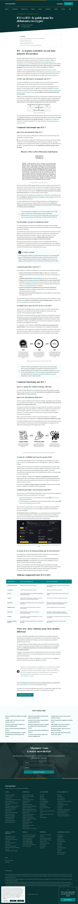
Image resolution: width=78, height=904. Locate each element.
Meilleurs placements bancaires (29, 809)
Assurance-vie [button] (24, 9)
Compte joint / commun (10, 836)
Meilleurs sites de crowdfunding (29, 806)
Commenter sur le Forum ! (25, 695)
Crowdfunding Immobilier (45, 838)
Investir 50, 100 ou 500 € (28, 838)
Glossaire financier (9, 860)
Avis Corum (42, 847)
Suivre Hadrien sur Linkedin (27, 676)
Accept (20, 900)
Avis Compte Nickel (61, 841)
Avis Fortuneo (60, 835)
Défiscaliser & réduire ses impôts (12, 806)
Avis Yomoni (59, 796)
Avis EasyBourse (43, 817)
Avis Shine (59, 844)
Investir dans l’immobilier (45, 835)
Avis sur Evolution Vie (61, 812)
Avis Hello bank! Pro (61, 852)
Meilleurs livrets (26, 820)
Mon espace (68, 3)
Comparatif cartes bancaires (11, 839)
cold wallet (23, 302)
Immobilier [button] (48, 9)
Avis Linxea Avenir (61, 799)
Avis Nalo (59, 794)
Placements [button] (15, 9)
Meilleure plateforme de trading (29, 828)
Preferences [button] (5, 898)
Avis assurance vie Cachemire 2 (63, 815)
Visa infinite (7, 844)
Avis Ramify (59, 807)
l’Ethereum (33, 282)
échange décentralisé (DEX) (23, 317)
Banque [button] (6, 9)
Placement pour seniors (10, 820)
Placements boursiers (9, 817)
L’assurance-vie (8, 798)
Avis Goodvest (60, 806)
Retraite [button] (63, 9)
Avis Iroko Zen (43, 846)
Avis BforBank (60, 836)
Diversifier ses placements (10, 807)
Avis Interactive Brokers (45, 807)
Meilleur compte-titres (27, 804)
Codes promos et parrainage (11, 812)
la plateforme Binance (24, 497)
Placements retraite (9, 819)
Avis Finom (59, 849)
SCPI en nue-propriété (44, 843)
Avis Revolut (60, 838)
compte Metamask (28, 285)
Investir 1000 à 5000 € (27, 839)
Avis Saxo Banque (43, 806)
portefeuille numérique (33, 280)
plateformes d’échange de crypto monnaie (49, 71)
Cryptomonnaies (21, 14)
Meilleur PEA (25, 798)
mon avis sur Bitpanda (26, 503)
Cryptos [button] (40, 9)
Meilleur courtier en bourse (28, 796)
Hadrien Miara (26, 26)
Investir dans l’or (8, 811)
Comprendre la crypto (33, 14)
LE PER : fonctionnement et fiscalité (12, 799)
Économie (7, 862)
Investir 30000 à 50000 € (27, 843)
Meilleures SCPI (26, 812)
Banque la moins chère (10, 838)
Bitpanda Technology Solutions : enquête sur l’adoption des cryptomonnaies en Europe (15, 734)
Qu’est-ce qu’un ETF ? (9, 801)
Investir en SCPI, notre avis (45, 839)
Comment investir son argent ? (29, 835)
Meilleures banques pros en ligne (29, 819)
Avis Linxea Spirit (60, 798)
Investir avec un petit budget (29, 836)
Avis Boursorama (60, 839)
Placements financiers (10, 814)
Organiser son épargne (10, 794)
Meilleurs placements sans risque (30, 811)
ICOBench (39, 278)
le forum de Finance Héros (23, 684)
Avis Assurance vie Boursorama (63, 809)
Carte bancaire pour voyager (11, 850)
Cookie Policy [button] (18, 895)
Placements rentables (10, 815)
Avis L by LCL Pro (60, 854)
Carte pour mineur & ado (10, 846)
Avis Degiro (42, 798)
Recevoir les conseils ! (39, 772)
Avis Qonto (59, 846)
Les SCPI (42, 836)
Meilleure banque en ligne (28, 794)
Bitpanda (33, 394)
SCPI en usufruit (43, 841)
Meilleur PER (25, 803)
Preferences (6, 900)
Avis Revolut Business (61, 847)
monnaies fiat (39, 189)
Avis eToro (42, 794)
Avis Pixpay (59, 843)
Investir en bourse (9, 796)
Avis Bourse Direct (44, 803)
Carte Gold (7, 841)
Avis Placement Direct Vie (62, 804)
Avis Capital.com (43, 799)
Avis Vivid (59, 851)
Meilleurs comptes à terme (28, 817)
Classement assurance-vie (28, 799)
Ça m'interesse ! (68, 899)
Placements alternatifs (10, 822)
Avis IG (41, 809)
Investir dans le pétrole (10, 809)
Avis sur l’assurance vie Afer (63, 814)
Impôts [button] (56, 9)
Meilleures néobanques (27, 822)
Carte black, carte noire (10, 842)
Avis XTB (42, 796)
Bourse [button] (32, 9)
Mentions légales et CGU (33, 894)
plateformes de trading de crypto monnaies (43, 197)
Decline (13, 900)
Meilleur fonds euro (27, 801)
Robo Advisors (26, 823)
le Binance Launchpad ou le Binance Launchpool (44, 374)
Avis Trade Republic (44, 801)
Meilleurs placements (27, 807)
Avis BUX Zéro (43, 804)
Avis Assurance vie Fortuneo (63, 811)
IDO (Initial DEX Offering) (39, 309)
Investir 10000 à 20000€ (27, 841)
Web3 (18, 462)
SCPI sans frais (43, 844)
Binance (29, 394)
